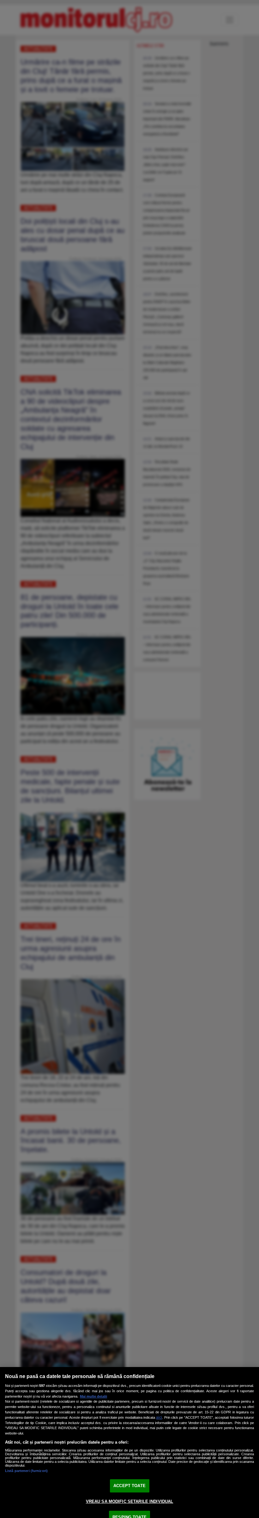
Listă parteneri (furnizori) (26, 1471)
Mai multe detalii (93, 1396)
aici (159, 1417)
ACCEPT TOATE (129, 1485)
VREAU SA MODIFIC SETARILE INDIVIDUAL (129, 1501)
